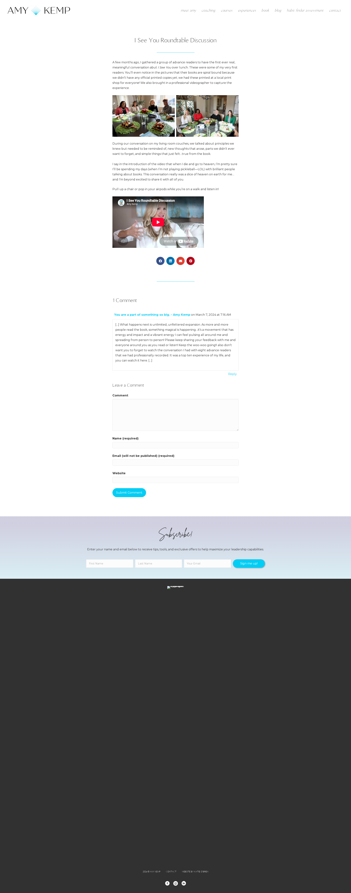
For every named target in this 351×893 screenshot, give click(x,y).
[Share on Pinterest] (190, 261)
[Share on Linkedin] (170, 261)
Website (119, 473)
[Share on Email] (180, 261)
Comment (120, 395)
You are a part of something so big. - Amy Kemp (152, 314)
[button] (249, 563)
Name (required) (125, 438)
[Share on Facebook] (160, 261)
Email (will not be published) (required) (143, 456)
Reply (232, 374)
